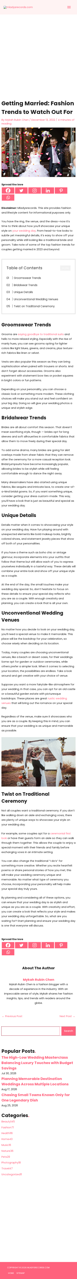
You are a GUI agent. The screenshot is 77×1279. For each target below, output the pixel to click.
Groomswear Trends (27, 278)
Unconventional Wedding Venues (36, 299)
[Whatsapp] (8, 197)
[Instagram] (34, 190)
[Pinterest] (61, 190)
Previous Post (12, 1016)
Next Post (67, 1016)
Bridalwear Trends (25, 285)
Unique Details (23, 292)
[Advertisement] (38, 60)
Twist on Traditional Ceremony (34, 306)
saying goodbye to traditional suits (41, 334)
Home (11, 1273)
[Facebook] (8, 190)
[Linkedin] (48, 190)
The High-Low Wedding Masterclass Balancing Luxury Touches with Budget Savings (37, 1063)
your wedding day (24, 231)
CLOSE (65, 268)
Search (68, 1031)
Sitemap (20, 1273)
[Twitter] (21, 190)
